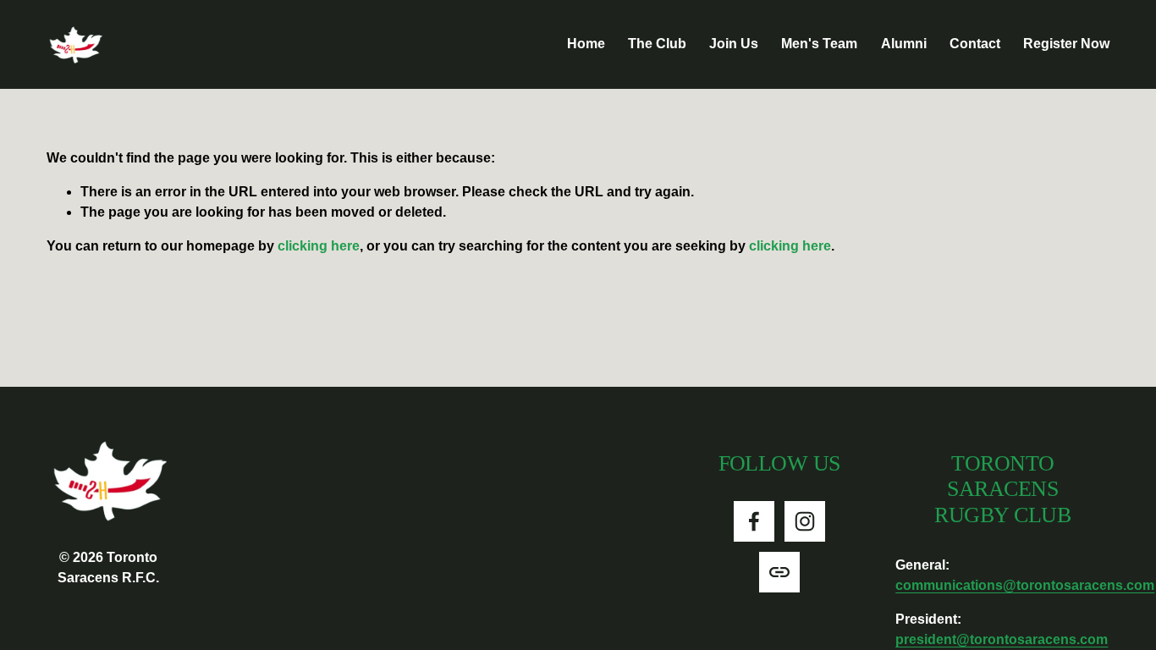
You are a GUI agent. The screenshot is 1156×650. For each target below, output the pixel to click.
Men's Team (819, 43)
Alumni (904, 43)
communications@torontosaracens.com (1024, 585)
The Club (657, 43)
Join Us (733, 43)
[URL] (779, 572)
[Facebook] (754, 521)
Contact (975, 43)
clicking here (319, 246)
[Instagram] (804, 521)
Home (586, 43)
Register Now (1066, 43)
